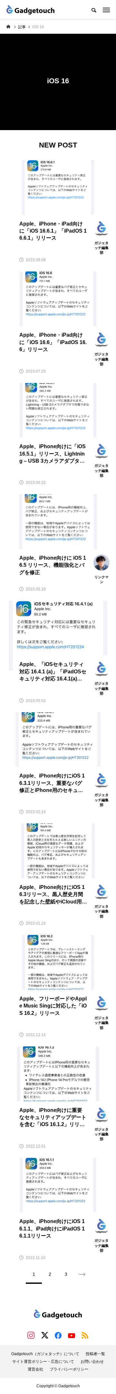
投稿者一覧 (95, 1354)
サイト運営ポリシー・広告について (43, 1361)
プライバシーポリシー (69, 1369)
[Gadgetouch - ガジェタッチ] (30, 9)
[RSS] (85, 1335)
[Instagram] (30, 1335)
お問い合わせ (92, 1361)
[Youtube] (71, 1335)
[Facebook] (58, 1335)
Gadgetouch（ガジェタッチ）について (45, 1354)
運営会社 (35, 1369)
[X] (44, 1335)
